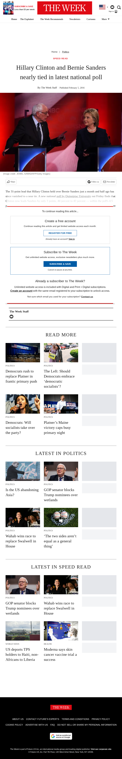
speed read (60, 59)
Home (54, 52)
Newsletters (74, 19)
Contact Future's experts (42, 719)
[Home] (13, 19)
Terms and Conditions (75, 719)
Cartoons (91, 19)
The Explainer (27, 19)
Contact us (87, 296)
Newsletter (111, 182)
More (104, 19)
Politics (65, 52)
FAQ (52, 725)
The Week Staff (49, 87)
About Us (18, 719)
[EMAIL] (12, 316)
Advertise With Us (36, 725)
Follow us (95, 182)
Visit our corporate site (101, 749)
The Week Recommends (51, 19)
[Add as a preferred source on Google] (61, 736)
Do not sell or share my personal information (87, 725)
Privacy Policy (101, 719)
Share (13, 182)
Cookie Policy (14, 725)
